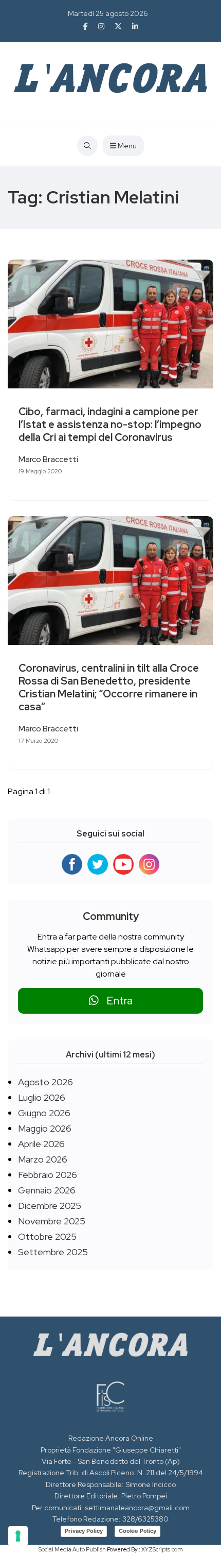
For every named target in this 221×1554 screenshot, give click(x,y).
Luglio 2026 (41, 1097)
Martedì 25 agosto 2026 (108, 13)
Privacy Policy (84, 1530)
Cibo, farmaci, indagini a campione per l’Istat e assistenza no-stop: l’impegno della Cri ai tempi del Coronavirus (110, 424)
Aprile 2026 (41, 1144)
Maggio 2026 (44, 1128)
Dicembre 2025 (49, 1205)
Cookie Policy (137, 1530)
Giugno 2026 (44, 1113)
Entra (116, 1000)
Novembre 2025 (51, 1221)
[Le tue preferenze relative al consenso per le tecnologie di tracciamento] (18, 1536)
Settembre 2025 (53, 1252)
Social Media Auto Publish (72, 1549)
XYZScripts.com (162, 1549)
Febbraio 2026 (47, 1175)
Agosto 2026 (45, 1082)
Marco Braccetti (48, 459)
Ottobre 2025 (47, 1236)
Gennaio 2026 (47, 1190)
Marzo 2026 (42, 1159)
